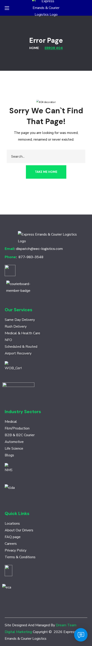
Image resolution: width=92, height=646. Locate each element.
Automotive (14, 441)
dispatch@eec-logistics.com (39, 248)
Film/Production (17, 428)
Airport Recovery (18, 353)
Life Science (14, 448)
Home (34, 48)
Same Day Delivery (20, 319)
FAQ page (13, 536)
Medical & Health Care (22, 333)
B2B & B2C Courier (20, 435)
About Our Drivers (19, 530)
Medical (11, 421)
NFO (8, 339)
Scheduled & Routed (21, 346)
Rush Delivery (16, 326)
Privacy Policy (15, 550)
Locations (12, 523)
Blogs (9, 455)
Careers (11, 543)
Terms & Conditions (20, 557)
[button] (85, 7)
